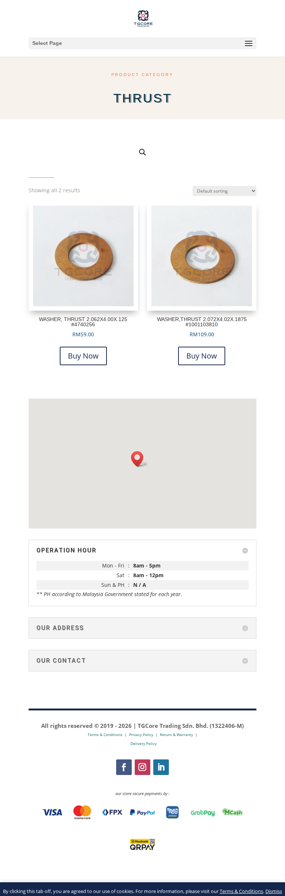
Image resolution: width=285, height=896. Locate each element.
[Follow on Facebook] (124, 767)
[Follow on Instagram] (142, 767)
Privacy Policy (141, 734)
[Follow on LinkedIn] (161, 767)
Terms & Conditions (241, 891)
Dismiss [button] (273, 891)
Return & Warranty (176, 734)
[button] (139, 459)
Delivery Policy (144, 743)
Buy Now (83, 356)
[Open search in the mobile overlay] (142, 152)
